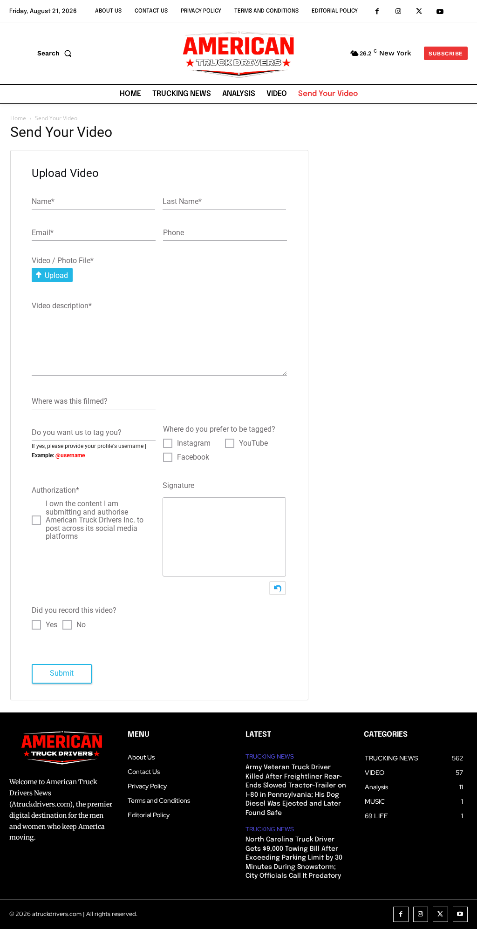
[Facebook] (377, 11)
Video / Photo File (63, 260)
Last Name (182, 201)
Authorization (55, 490)
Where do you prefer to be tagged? (219, 429)
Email (43, 232)
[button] (56, 53)
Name (43, 201)
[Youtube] (440, 11)
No (81, 625)
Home (18, 118)
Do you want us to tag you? (77, 431)
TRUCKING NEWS (269, 756)
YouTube (253, 443)
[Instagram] (398, 11)
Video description (62, 305)
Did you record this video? (74, 610)
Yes (51, 625)
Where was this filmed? (70, 400)
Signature (178, 485)
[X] (419, 11)
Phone (173, 232)
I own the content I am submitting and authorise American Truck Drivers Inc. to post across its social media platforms (94, 520)
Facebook (193, 457)
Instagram (194, 443)
